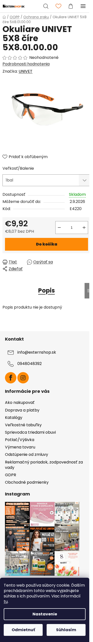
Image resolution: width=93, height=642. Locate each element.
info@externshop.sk (36, 352)
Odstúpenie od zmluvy (26, 454)
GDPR (10, 475)
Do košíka (46, 244)
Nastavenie (44, 614)
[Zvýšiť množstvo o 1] (84, 227)
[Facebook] (10, 377)
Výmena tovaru (20, 447)
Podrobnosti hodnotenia (26, 64)
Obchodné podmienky (27, 482)
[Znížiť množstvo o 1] (59, 227)
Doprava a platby (22, 410)
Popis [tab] (46, 290)
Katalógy (13, 417)
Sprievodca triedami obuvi (30, 432)
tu (6, 601)
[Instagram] (23, 377)
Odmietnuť (23, 630)
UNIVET (25, 71)
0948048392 (29, 363)
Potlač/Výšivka (19, 440)
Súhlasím (66, 630)
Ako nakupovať (19, 402)
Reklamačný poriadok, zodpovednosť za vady (44, 464)
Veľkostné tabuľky (23, 425)
